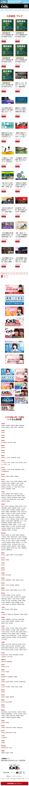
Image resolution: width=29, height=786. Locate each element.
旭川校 (3, 427)
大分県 (3, 735)
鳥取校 (3, 666)
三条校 (15, 554)
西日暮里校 (4, 522)
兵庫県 (3, 642)
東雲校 (22, 528)
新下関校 (8, 686)
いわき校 (8, 457)
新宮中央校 (12, 715)
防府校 (20, 686)
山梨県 (3, 573)
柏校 (12, 493)
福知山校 (11, 623)
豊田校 (9, 598)
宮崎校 (3, 742)
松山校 (3, 702)
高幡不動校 (16, 520)
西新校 (3, 713)
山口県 (3, 685)
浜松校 (7, 590)
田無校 (22, 517)
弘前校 (3, 432)
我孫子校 (4, 501)
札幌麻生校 (21, 425)
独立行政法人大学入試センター (9, 760)
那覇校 (3, 752)
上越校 (7, 554)
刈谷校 (11, 597)
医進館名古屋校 (20, 604)
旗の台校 (19, 522)
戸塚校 (12, 540)
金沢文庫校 (22, 540)
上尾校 (17, 483)
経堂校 (23, 526)
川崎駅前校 (23, 548)
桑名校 (15, 609)
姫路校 (3, 644)
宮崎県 (3, 741)
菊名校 (3, 549)
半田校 (17, 598)
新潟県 (3, 553)
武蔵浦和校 (8, 488)
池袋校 (16, 506)
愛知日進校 (4, 598)
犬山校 (3, 604)
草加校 (21, 483)
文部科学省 (22, 760)
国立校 (13, 528)
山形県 (3, 450)
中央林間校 (4, 544)
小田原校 (4, 536)
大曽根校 (22, 598)
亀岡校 (3, 623)
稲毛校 (23, 497)
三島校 (24, 590)
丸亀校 (7, 696)
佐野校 (22, 469)
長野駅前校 (8, 580)
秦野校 (17, 542)
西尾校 (23, 600)
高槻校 (25, 628)
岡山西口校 (4, 676)
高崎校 (3, 476)
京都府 (3, 617)
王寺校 (10, 654)
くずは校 (19, 635)
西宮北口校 (14, 644)
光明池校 (14, 637)
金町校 (3, 511)
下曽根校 (8, 717)
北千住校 (13, 513)
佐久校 (21, 580)
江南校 (12, 602)
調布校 (3, 513)
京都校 (3, 619)
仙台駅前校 (4, 442)
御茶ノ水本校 (5, 506)
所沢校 (15, 481)
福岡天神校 (4, 712)
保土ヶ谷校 (17, 548)
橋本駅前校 (9, 661)
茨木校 (7, 631)
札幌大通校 (20, 427)
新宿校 (9, 508)
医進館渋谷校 (5, 524)
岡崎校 (8, 595)
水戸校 (8, 462)
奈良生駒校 (15, 654)
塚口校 (7, 649)
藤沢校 (17, 535)
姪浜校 (24, 713)
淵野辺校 (23, 546)
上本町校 (13, 630)
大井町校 (8, 513)
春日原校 (20, 713)
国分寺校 (4, 515)
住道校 (17, 630)
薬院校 (21, 715)
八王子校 (23, 508)
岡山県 (3, 674)
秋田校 (3, 447)
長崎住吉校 (19, 727)
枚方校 (20, 628)
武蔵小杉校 (13, 538)
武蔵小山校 (11, 517)
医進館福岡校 (9, 713)
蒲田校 (14, 524)
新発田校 (20, 554)
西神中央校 (11, 647)
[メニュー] (26, 6)
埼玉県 (3, 479)
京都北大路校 (21, 619)
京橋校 (17, 633)
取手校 (20, 462)
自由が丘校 (23, 511)
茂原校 (19, 497)
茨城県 (3, 460)
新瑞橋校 (17, 602)
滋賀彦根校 (16, 614)
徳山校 (16, 686)
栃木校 (12, 469)
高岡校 (7, 559)
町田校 (20, 506)
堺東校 (16, 628)
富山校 (3, 559)
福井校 (3, 569)
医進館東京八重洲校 (6, 530)
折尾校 (3, 717)
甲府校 (3, 575)
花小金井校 (14, 530)
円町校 (7, 621)
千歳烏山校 (12, 519)
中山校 (3, 540)
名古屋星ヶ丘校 (17, 597)
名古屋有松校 (13, 604)
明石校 (19, 644)
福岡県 (3, 710)
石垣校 (11, 752)
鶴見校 (13, 542)
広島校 (3, 681)
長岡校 (11, 554)
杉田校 (12, 548)
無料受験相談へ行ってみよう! (14, 783)
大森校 (25, 519)
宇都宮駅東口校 (5, 471)
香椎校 (23, 712)
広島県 (3, 680)
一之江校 (19, 524)
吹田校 (25, 631)
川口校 (11, 481)
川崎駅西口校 (9, 549)
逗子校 (9, 544)
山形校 (3, 452)
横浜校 (7, 535)
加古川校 (12, 646)
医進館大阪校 (13, 635)
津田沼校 (16, 493)
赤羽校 (18, 511)
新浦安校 (8, 493)
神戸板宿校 (17, 646)
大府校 (3, 602)
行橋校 (7, 715)
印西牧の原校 (13, 499)
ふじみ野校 (14, 486)
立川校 (24, 506)
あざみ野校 (12, 535)
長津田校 (9, 546)
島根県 (3, 670)
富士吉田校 (8, 575)
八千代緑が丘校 (5, 499)
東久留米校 (18, 526)
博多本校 (14, 712)
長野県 (3, 578)
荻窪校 (7, 509)
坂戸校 (3, 488)
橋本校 (3, 538)
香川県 (3, 695)
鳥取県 (3, 664)
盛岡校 (3, 437)
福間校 (18, 717)
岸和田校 (22, 630)
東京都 (3, 504)
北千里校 (19, 637)
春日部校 (4, 483)
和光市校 (9, 486)
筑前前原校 (13, 717)
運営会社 (9, 776)
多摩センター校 (5, 519)
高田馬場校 (4, 508)
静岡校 (3, 590)
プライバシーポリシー (17, 776)
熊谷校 (3, 481)
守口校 (9, 633)
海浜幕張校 (14, 497)
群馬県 (3, 474)
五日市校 (16, 681)
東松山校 (4, 486)
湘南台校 (9, 542)
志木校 (8, 483)
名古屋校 (4, 595)
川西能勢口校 (22, 647)
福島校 (3, 457)
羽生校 (22, 486)
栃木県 (3, 467)
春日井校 (18, 595)
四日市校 (7, 609)
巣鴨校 (7, 511)
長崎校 (3, 727)
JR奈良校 (4, 656)
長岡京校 (12, 621)
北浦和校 (4, 485)
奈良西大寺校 (5, 654)
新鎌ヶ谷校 (4, 495)
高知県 (3, 705)
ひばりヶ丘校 (23, 520)
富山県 (3, 558)
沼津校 (11, 590)
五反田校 (4, 528)
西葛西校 (14, 508)
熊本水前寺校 (9, 732)
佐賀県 (3, 720)
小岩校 (8, 515)
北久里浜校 (14, 544)
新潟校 (3, 554)
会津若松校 (13, 457)
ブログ (3, 41)
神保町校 (17, 515)
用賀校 (3, 520)
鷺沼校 (8, 548)
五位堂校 (21, 654)
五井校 (18, 499)
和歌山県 (3, 659)
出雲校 (7, 671)
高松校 (3, 696)
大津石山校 (4, 614)
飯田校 (17, 580)
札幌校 (3, 425)
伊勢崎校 (16, 476)
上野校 (21, 515)
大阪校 (3, 628)
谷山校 (10, 747)
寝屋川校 (8, 630)
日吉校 (18, 538)
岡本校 (3, 649)
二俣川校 (4, 542)
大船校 (18, 546)
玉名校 (14, 732)
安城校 (19, 600)
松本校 (3, 580)
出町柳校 (17, 621)
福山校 (7, 681)
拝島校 (17, 519)
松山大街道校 (9, 702)
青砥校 (10, 524)
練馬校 (22, 509)
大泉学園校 (17, 517)
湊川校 (16, 647)
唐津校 (7, 722)
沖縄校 (7, 752)
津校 (3, 609)
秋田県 (3, 445)
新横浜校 (22, 535)
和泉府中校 (24, 635)
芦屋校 (3, 646)
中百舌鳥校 (4, 639)
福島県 (3, 455)
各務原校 (17, 585)
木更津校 (9, 497)
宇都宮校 (4, 469)
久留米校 (19, 712)
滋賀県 (3, 612)
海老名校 (4, 546)
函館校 (7, 427)
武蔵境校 (9, 528)
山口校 (3, 686)
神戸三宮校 (8, 644)
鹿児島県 (3, 746)
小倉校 (9, 712)
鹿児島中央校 (5, 747)
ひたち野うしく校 (6, 464)
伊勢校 (11, 609)
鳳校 (17, 631)
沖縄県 (3, 751)
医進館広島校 (22, 681)
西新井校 (18, 528)
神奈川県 (3, 533)
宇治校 (21, 621)
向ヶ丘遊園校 (24, 538)
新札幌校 (8, 425)
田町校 (18, 508)
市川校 (3, 493)
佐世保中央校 (9, 727)
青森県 (3, 430)
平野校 (7, 628)
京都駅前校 (8, 619)
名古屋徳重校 (14, 600)
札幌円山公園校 (14, 425)
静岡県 (3, 588)
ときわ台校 (12, 526)
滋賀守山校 (10, 614)
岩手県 (3, 435)
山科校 (3, 621)
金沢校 (3, 564)
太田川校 (13, 595)
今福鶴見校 (22, 633)
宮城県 (3, 440)
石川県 (3, 563)
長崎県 (3, 725)
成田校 (22, 495)
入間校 (12, 485)
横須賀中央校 (14, 536)
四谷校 (3, 509)
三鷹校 (14, 522)
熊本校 (3, 732)
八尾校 (3, 631)
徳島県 (3, 690)
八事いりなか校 (5, 597)
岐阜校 (3, 585)
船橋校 (18, 495)
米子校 (7, 666)
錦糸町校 (18, 509)
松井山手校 (14, 619)
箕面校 (20, 631)
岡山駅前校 (10, 676)
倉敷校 (15, 676)
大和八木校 (9, 656)
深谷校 (16, 485)
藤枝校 (15, 590)
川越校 (25, 481)
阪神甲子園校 (5, 647)
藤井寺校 (24, 637)
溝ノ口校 (8, 540)
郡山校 (18, 457)
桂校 (7, 623)
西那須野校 (17, 469)
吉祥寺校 (18, 513)
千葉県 (3, 492)
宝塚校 (7, 646)
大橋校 (3, 715)
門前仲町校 (11, 506)
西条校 (11, 681)
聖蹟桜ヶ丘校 (5, 517)
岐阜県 (3, 583)
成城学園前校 (13, 511)
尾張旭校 (8, 602)
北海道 (3, 423)
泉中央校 (10, 442)
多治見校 (12, 585)
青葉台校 (24, 536)
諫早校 (14, 727)
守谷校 (25, 462)
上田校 (13, 580)
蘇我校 (8, 501)
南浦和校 (13, 483)
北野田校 (4, 637)
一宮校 (13, 598)
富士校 (19, 590)
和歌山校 (4, 661)
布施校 (3, 635)
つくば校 (4, 462)
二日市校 (15, 713)
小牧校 (3, 600)
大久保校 (16, 649)
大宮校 (7, 481)
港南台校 (8, 538)
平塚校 (8, 536)
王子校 (23, 524)
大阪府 (3, 626)
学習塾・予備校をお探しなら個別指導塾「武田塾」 (16, 778)
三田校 (22, 646)
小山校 (8, 469)
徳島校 (3, 691)
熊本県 (3, 730)
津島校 (7, 604)
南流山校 (4, 497)
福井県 (3, 568)
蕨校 (19, 486)
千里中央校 (12, 631)
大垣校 (7, 585)
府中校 (21, 519)
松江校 (3, 671)
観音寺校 (12, 696)
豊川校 (21, 602)
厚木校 (3, 535)
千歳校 (11, 427)
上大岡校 (17, 540)
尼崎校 (20, 649)
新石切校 (9, 637)
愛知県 (3, 593)
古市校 (7, 635)
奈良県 (3, 653)
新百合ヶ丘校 (21, 544)
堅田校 (25, 614)
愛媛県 (3, 700)
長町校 (14, 442)
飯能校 (20, 485)
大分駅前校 (4, 737)
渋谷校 (12, 515)
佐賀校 (3, 722)
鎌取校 (22, 499)
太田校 (7, 476)
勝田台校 (10, 495)
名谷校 (25, 649)
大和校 (19, 536)
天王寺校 (12, 628)
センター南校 (23, 542)
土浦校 (12, 462)
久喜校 (8, 485)
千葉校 (20, 493)
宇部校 (12, 686)
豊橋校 (23, 597)
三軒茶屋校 (12, 509)
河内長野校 (4, 633)
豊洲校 (7, 526)
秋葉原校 (10, 522)
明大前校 (23, 513)
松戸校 (14, 495)
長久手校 (8, 600)
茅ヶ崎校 (4, 548)
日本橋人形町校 (9, 520)
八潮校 (13, 488)
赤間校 (17, 715)
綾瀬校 (3, 526)
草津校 (21, 614)
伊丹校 (23, 644)
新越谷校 (20, 481)
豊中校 (3, 630)
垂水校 (11, 649)
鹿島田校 (14, 546)
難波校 (13, 633)
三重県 (3, 607)
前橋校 (11, 476)
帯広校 (15, 427)
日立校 (16, 462)
